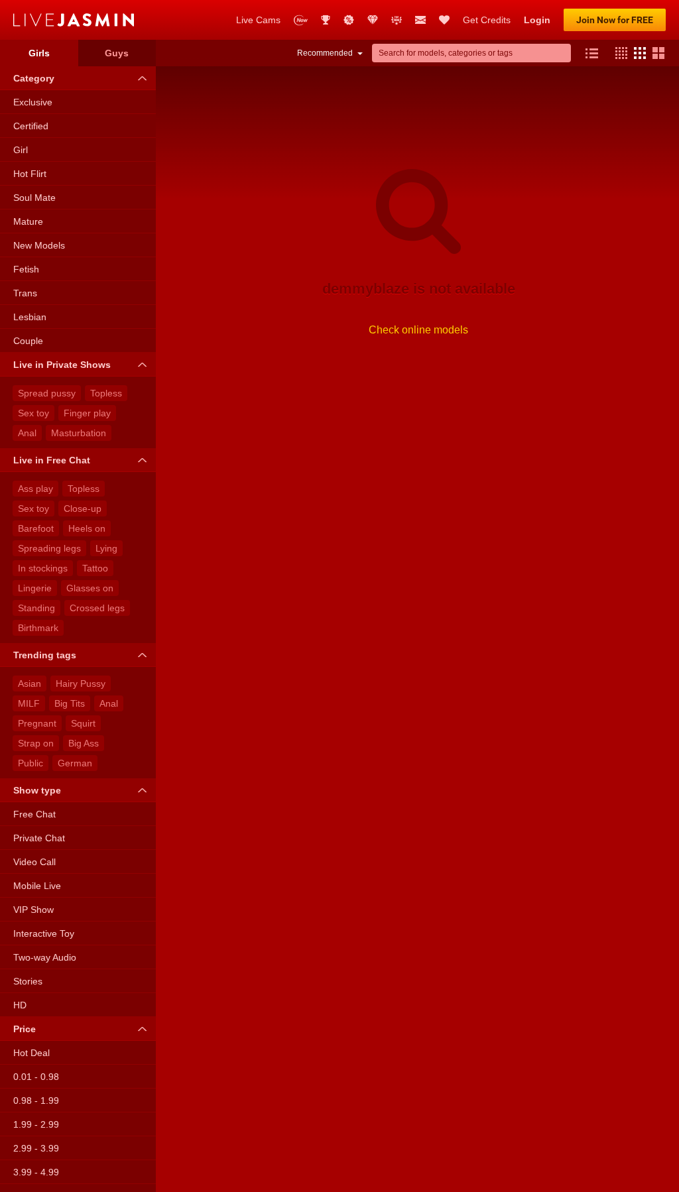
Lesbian (29, 317)
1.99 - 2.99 (36, 1124)
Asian (29, 683)
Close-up (82, 508)
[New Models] (301, 20)
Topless (106, 393)
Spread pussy (47, 393)
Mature (28, 221)
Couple (28, 340)
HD (20, 1005)
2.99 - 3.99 (36, 1148)
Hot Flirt (29, 173)
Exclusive (32, 102)
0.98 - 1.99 (36, 1100)
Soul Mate (34, 197)
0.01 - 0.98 (36, 1076)
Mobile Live (37, 885)
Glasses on (89, 588)
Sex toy (33, 413)
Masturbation (78, 433)
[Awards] (325, 20)
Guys (117, 53)
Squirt (83, 723)
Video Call (34, 862)
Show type (37, 790)
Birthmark (38, 628)
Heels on (86, 528)
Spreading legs (49, 548)
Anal (27, 433)
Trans (25, 293)
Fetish (26, 269)
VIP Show (33, 909)
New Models (39, 245)
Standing (36, 608)
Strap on (36, 743)
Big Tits (69, 703)
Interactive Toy (43, 933)
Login (537, 20)
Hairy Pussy (80, 683)
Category (33, 78)
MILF (29, 703)
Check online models (418, 329)
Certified (30, 126)
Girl (20, 150)
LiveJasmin (118, 20)
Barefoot (36, 528)
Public (30, 763)
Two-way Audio (44, 957)
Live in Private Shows (62, 364)
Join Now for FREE (614, 20)
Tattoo (95, 568)
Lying (106, 548)
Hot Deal (31, 1052)
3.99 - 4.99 (36, 1172)
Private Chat (39, 838)
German (75, 763)
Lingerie (35, 588)
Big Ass (83, 743)
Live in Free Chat (51, 460)
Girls (39, 53)
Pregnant (37, 723)
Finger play (87, 413)
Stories (27, 981)
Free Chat (34, 814)
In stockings (43, 568)
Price (24, 1029)
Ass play (35, 488)
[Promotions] (348, 20)
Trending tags (44, 655)
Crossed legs (97, 608)
